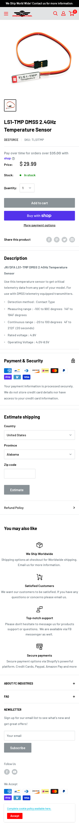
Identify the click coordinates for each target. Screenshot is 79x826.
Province (10, 445)
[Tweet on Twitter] (64, 239)
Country (10, 426)
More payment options (40, 225)
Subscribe (17, 748)
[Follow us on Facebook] (7, 771)
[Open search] (55, 13)
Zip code (10, 464)
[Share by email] (72, 239)
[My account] (63, 13)
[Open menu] (6, 13)
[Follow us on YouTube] (14, 771)
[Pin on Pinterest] (57, 239)
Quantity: (10, 188)
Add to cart (39, 203)
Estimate (16, 490)
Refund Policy (14, 507)
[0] (71, 13)
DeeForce (11, 139)
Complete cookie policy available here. (29, 808)
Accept (14, 816)
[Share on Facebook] (49, 239)
